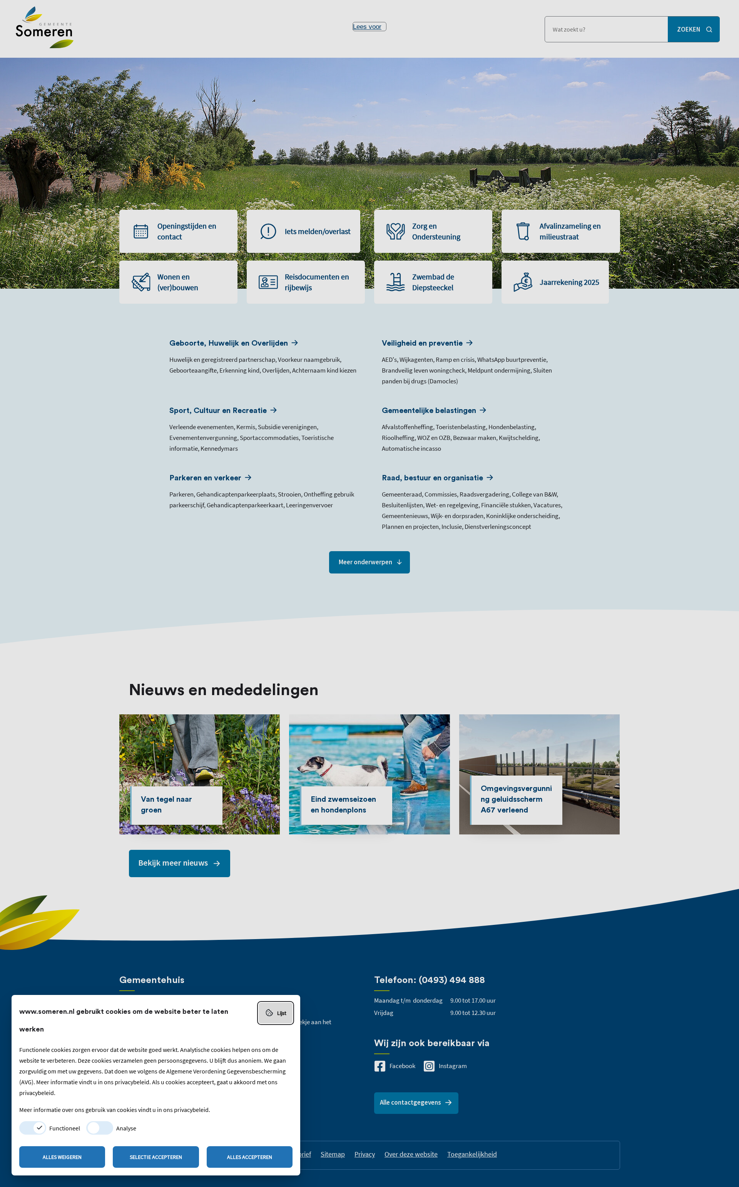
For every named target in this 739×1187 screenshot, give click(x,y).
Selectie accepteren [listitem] (156, 1157)
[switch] (32, 1128)
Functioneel (64, 1128)
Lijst (281, 1013)
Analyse (126, 1128)
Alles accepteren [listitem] (249, 1157)
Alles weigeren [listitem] (62, 1157)
